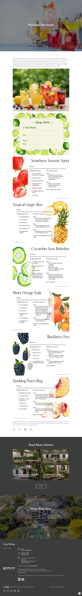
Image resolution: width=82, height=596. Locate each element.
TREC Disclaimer (22, 572)
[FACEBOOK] (4, 591)
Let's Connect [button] (41, 525)
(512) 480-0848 (33, 565)
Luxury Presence (30, 586)
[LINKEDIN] (11, 591)
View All (41, 486)
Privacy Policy (61, 586)
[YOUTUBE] (15, 591)
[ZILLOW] (18, 591)
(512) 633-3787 (25, 554)
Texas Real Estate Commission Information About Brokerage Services (34, 570)
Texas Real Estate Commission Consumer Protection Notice (32, 569)
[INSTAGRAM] (8, 591)
